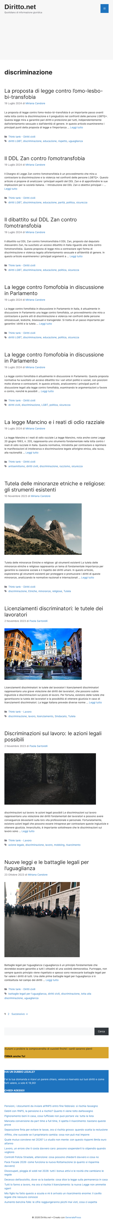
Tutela (67, 591)
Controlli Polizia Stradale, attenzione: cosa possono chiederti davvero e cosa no (51, 1157)
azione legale (16, 844)
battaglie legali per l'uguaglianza (27, 993)
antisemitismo (16, 466)
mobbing (59, 844)
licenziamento (45, 716)
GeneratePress (73, 1217)
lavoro (31, 716)
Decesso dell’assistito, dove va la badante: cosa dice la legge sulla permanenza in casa (56, 1179)
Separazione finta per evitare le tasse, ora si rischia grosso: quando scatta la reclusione (56, 1129)
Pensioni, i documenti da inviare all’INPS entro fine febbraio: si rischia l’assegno (51, 1106)
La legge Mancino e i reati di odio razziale (54, 422)
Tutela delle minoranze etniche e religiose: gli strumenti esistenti (54, 486)
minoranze (44, 591)
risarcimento (73, 844)
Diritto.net (20, 7)
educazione (50, 141)
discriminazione (32, 141)
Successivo (19, 1014)
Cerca (101, 1031)
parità (61, 202)
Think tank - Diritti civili (21, 136)
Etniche (32, 591)
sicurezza (81, 202)
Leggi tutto (76, 127)
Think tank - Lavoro (19, 711)
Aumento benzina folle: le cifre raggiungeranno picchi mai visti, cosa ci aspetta (50, 1202)
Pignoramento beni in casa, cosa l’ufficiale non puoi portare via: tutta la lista (49, 1116)
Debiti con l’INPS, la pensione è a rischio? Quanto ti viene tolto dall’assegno (48, 1111)
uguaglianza (76, 141)
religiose (57, 591)
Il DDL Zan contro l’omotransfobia (44, 158)
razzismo (64, 466)
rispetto (62, 141)
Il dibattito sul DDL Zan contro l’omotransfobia (40, 222)
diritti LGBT (15, 141)
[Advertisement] (56, 39)
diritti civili (14, 404)
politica (70, 202)
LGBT (44, 404)
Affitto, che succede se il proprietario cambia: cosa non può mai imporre (46, 1134)
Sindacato (61, 716)
